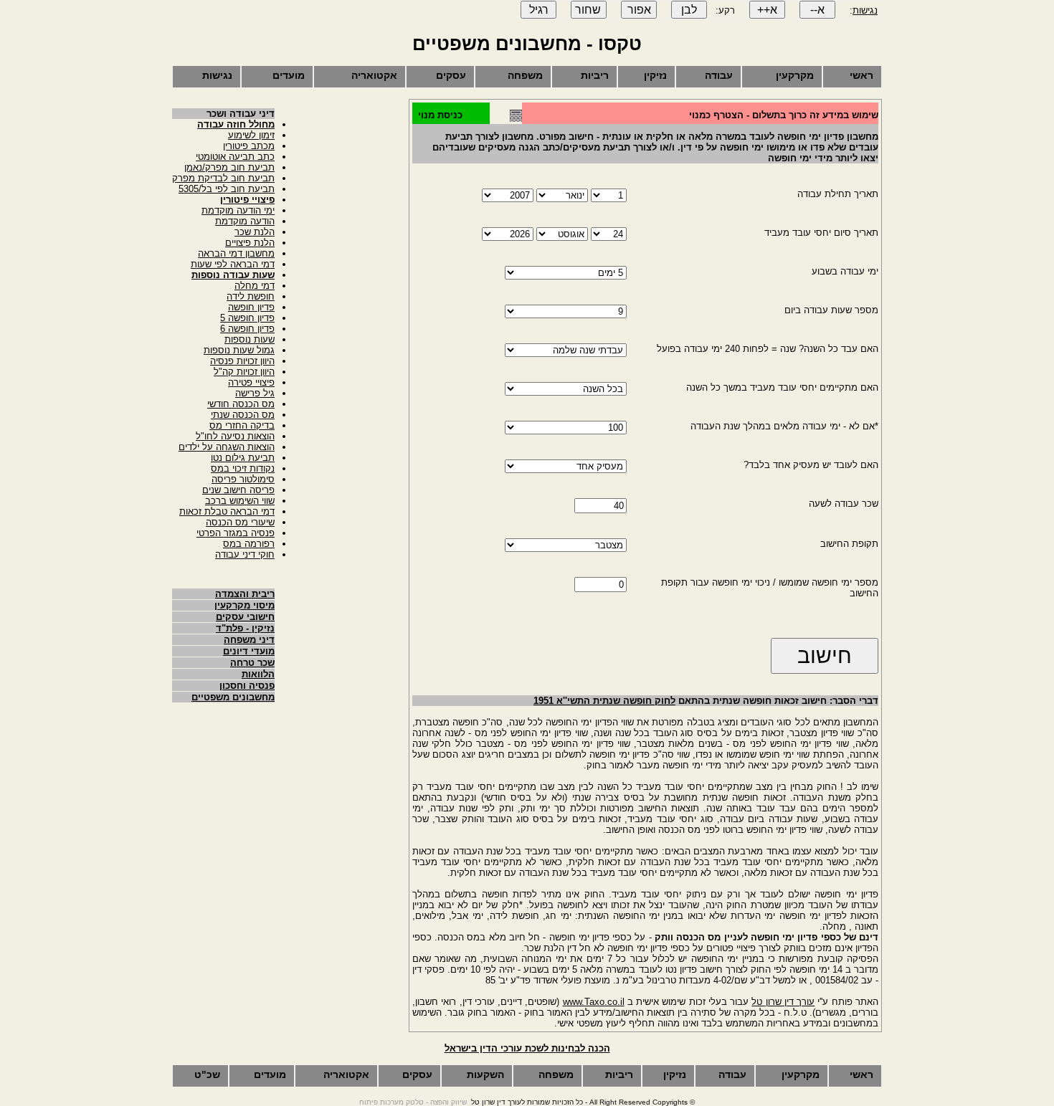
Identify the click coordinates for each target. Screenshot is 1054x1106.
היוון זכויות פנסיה (242, 361)
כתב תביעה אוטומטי (235, 156)
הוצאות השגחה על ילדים (227, 447)
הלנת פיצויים (250, 242)
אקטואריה (374, 75)
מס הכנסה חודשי (241, 404)
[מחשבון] (516, 118)
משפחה (525, 75)
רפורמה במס (249, 543)
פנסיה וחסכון (247, 685)
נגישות (865, 10)
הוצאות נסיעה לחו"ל (235, 436)
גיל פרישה (255, 393)
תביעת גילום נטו (243, 457)
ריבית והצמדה (245, 593)
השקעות (485, 1074)
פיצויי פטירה (251, 382)
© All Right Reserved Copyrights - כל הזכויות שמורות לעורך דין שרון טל (583, 1102)
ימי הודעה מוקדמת (238, 210)
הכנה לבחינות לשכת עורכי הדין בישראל (527, 1048)
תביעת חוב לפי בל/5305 (227, 188)
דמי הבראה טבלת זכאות (227, 511)
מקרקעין (795, 75)
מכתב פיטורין (249, 145)
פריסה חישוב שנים (238, 490)
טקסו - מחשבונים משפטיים (527, 44)
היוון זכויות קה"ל (244, 371)
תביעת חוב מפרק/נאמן (229, 167)
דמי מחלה (254, 285)
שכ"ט (207, 1074)
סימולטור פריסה (243, 479)
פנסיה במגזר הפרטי (235, 533)
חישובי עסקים (245, 616)
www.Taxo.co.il (594, 1001)
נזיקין (655, 75)
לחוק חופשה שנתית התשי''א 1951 (604, 700)
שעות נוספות (249, 339)
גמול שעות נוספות (239, 350)
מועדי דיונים (249, 651)
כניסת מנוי (440, 115)
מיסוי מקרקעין (244, 605)
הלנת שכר (254, 232)
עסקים (451, 75)
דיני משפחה (249, 639)
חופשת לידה (251, 296)
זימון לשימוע (251, 135)
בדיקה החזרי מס (242, 425)
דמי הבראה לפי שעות (233, 264)
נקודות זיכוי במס (243, 468)
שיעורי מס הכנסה (240, 522)
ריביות (595, 75)
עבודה (719, 75)
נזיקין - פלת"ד (245, 628)
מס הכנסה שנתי (243, 414)
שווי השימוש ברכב (240, 500)
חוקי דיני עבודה (245, 554)
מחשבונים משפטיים (233, 697)
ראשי (861, 75)
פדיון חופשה (251, 307)
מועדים (288, 75)
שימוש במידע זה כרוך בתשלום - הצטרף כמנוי (783, 115)
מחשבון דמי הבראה (236, 253)
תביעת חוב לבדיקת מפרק (223, 178)
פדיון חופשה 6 (247, 328)
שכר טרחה (252, 662)
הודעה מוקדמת (245, 221)
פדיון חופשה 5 (247, 318)
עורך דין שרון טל (783, 1001)
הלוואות (258, 674)
